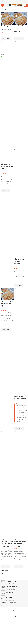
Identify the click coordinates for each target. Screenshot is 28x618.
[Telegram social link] (18, 1)
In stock (4, 576)
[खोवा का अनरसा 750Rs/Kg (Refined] (20, 95)
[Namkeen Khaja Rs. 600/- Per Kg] (7, 484)
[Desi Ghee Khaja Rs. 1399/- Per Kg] (7, 293)
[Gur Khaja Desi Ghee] (20, 18)
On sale (4, 573)
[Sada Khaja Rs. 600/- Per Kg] (20, 484)
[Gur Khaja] (7, 18)
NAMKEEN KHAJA (5, 546)
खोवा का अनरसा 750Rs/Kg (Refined (19, 261)
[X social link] (12, 1)
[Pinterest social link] (14, 1)
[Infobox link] (14, 582)
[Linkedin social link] (16, 1)
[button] (6, 38)
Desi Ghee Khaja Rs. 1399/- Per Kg (7, 303)
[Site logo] (15, 5)
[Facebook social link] (10, 1)
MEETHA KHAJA (18, 402)
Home (2, 9)
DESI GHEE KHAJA (18, 31)
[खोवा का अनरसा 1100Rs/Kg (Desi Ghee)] (7, 47)
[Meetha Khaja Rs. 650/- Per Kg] (20, 341)
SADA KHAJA (4, 29)
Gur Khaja (5, 26)
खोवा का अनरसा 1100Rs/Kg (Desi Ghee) (7, 166)
